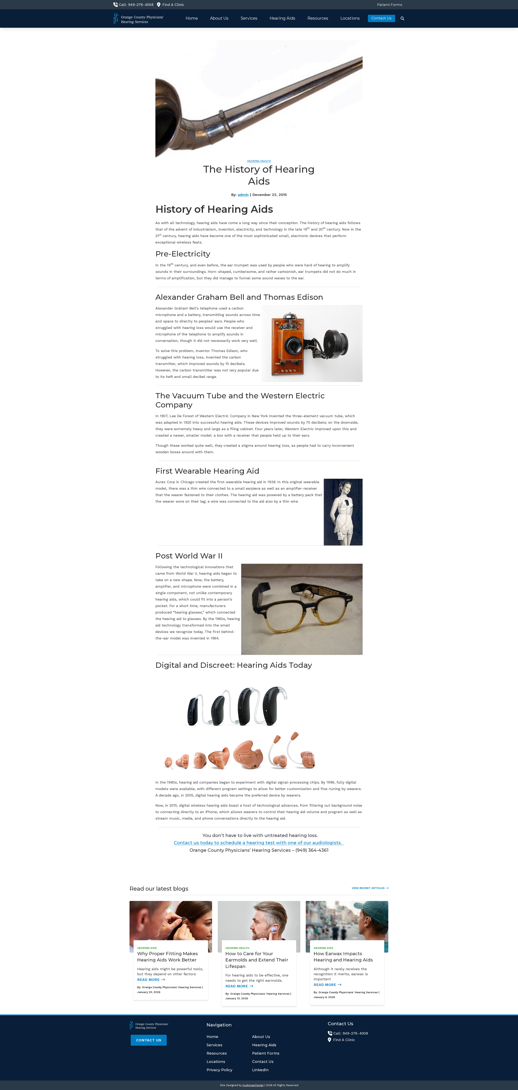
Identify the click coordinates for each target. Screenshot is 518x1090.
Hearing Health (259, 161)
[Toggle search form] (402, 18)
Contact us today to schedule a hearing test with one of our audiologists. (259, 842)
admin (243, 194)
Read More (148, 979)
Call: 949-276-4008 (136, 4)
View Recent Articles (368, 888)
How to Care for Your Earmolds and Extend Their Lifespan (256, 960)
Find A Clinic (173, 4)
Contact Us (148, 1040)
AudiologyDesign (253, 1085)
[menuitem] (388, 4)
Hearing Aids (147, 948)
